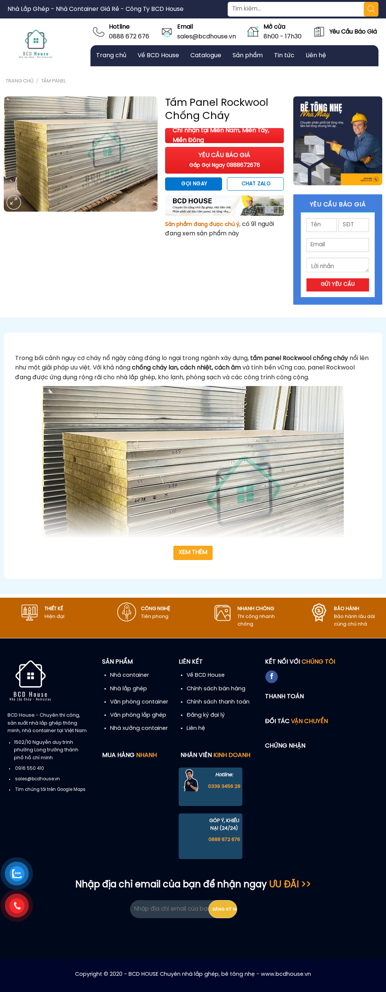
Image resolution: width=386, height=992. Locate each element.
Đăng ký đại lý (206, 715)
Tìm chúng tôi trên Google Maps (50, 789)
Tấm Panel (53, 81)
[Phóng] (13, 202)
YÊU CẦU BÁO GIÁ (224, 160)
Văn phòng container (139, 702)
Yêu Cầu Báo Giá (353, 32)
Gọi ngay (194, 183)
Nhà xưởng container (139, 728)
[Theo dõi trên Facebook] (271, 676)
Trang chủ (111, 55)
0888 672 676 (129, 37)
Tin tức (284, 55)
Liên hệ (316, 55)
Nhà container (129, 675)
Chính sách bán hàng (216, 689)
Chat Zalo (256, 183)
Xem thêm (193, 552)
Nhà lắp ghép (128, 689)
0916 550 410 (29, 768)
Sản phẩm (248, 55)
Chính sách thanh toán (218, 702)
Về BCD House (158, 55)
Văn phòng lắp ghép (138, 715)
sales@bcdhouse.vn (206, 37)
